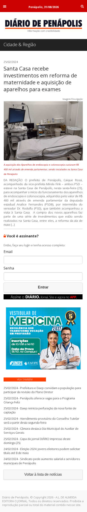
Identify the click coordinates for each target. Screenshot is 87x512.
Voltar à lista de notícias (43, 474)
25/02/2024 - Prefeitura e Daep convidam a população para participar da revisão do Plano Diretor (42, 390)
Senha (9, 268)
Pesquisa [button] (82, 6)
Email (8, 251)
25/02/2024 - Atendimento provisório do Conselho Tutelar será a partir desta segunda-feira (41, 421)
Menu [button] (4, 6)
